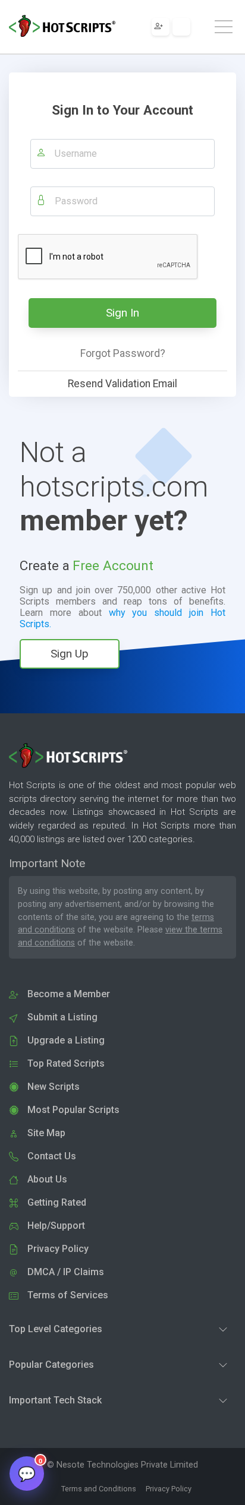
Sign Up (70, 653)
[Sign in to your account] (181, 27)
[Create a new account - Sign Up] (160, 27)
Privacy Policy (168, 1488)
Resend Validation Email (122, 384)
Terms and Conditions (98, 1488)
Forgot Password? (122, 353)
